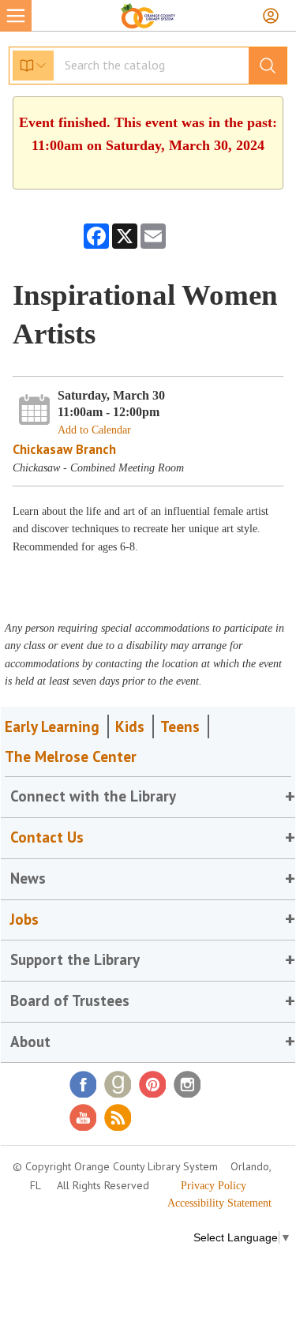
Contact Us (47, 837)
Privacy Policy (213, 1186)
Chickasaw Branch (64, 449)
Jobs (24, 919)
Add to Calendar (94, 430)
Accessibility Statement (219, 1203)
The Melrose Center (71, 756)
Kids (129, 726)
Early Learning (52, 726)
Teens (180, 726)
